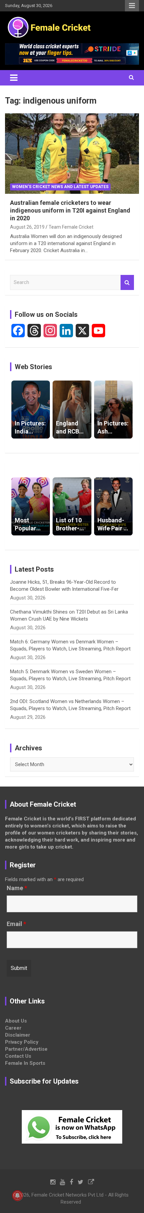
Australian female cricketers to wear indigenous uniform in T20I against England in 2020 (70, 210)
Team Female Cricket (71, 227)
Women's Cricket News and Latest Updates (60, 186)
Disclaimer (17, 1035)
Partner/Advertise (26, 1049)
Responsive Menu (132, 5)
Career (13, 1028)
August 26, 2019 (27, 227)
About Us (16, 1021)
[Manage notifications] (17, 1195)
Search (127, 282)
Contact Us (18, 1056)
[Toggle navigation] (13, 77)
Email (16, 924)
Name (17, 888)
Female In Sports (25, 1063)
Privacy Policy (22, 1042)
